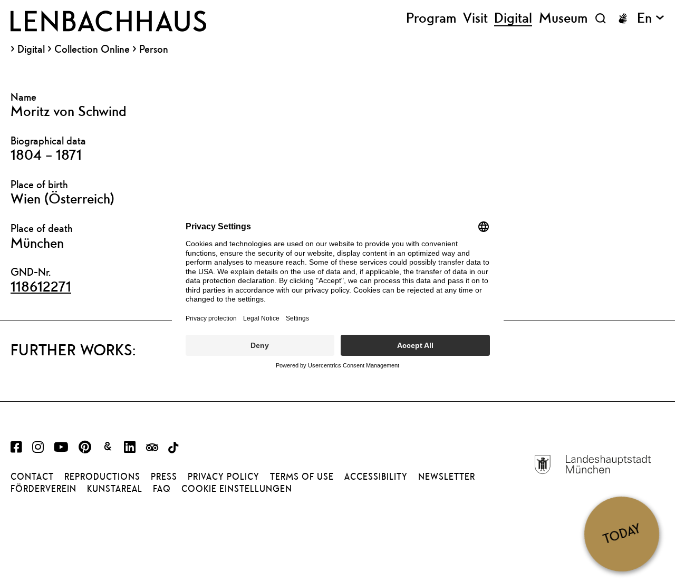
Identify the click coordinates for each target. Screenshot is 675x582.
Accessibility (376, 476)
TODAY (621, 534)
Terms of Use (302, 476)
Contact (32, 476)
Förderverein (43, 488)
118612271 (41, 286)
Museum (563, 18)
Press (164, 476)
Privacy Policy (223, 476)
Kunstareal (114, 488)
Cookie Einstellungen (236, 488)
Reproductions (102, 476)
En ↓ (650, 18)
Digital (31, 49)
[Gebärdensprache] (622, 18)
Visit (475, 18)
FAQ (162, 488)
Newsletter (446, 476)
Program (431, 18)
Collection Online (92, 49)
